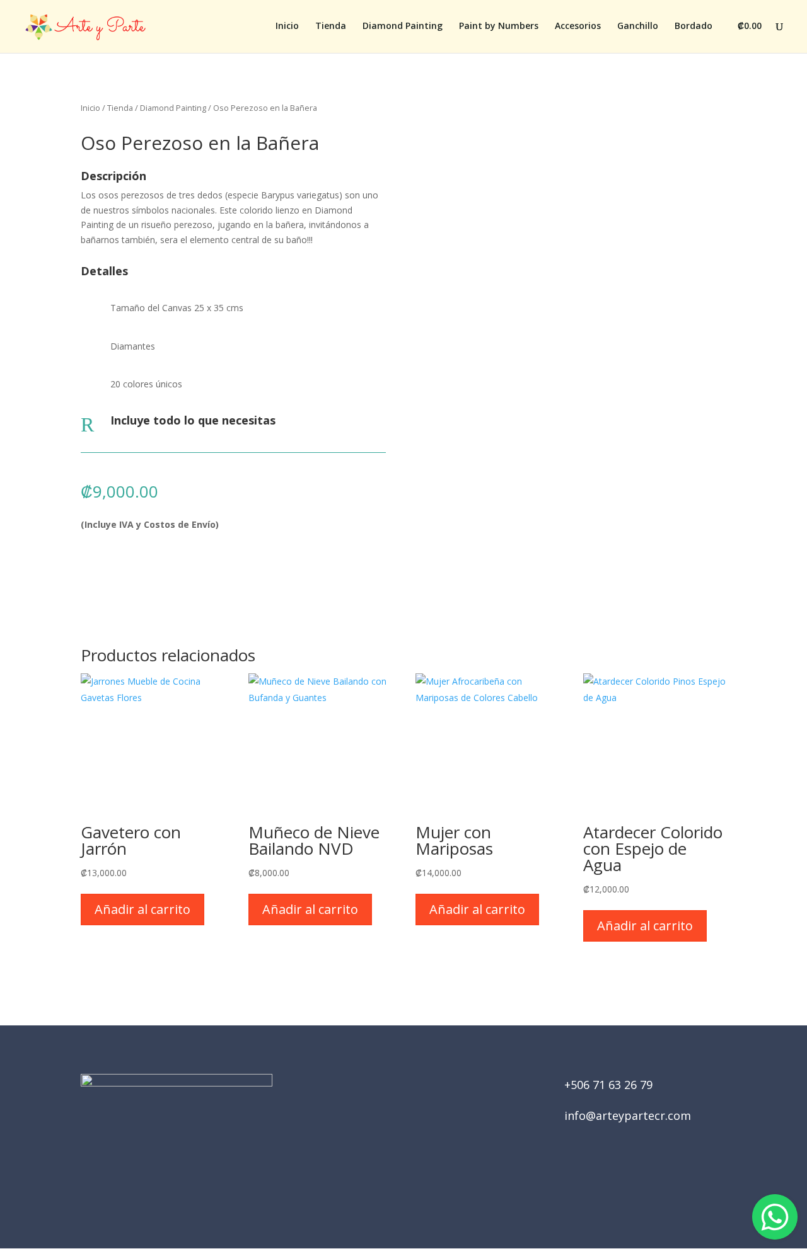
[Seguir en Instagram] (421, 1180)
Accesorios (578, 26)
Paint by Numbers (498, 26)
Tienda (330, 26)
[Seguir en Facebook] (386, 1180)
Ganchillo (637, 26)
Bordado (693, 26)
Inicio (287, 26)
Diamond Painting (403, 26)
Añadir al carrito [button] (142, 909)
